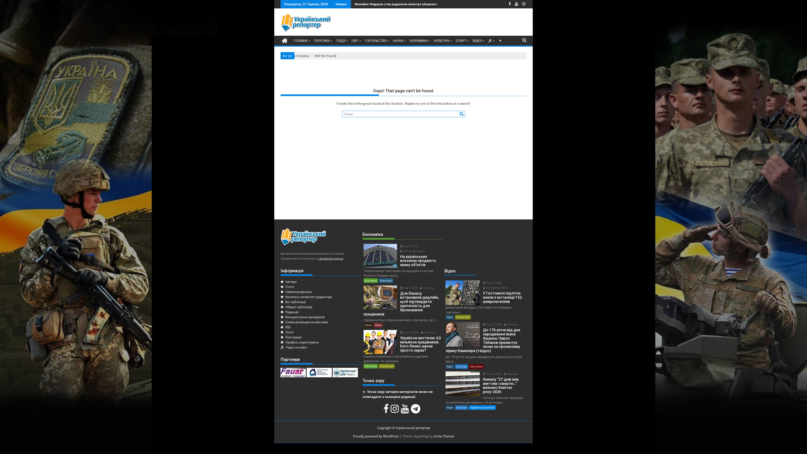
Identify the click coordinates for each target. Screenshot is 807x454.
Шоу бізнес (476, 366)
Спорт (461, 41)
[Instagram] (395, 411)
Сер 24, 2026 (494, 374)
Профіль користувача (302, 342)
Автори (291, 282)
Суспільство (375, 41)
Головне (300, 41)
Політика (322, 41)
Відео (477, 41)
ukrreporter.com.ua (331, 258)
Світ (355, 41)
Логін (289, 332)
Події (340, 41)
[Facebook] (386, 411)
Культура (441, 41)
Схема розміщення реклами (306, 322)
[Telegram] (416, 411)
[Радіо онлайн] (490, 41)
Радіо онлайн (295, 347)
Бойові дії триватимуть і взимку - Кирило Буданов (396, 4)
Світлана (428, 288)
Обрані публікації (298, 307)
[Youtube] (405, 411)
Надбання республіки (482, 407)
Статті (289, 287)
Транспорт (386, 280)
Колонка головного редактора (308, 297)
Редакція (292, 312)
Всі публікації (295, 302)
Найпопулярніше (298, 292)
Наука (398, 41)
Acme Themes (444, 436)
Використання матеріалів (305, 317)
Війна (378, 325)
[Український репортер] (284, 40)
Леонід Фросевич (413, 251)
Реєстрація (293, 337)
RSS (288, 327)
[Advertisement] (449, 23)
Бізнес (368, 325)
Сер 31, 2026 (411, 246)
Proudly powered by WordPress (376, 436)
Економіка (418, 41)
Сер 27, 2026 (494, 283)
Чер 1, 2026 (410, 288)
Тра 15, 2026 (411, 332)
